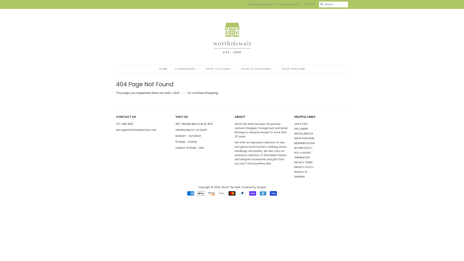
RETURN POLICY (303, 148)
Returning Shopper (260, 4)
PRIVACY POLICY (304, 167)
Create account (288, 4)
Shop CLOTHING (219, 69)
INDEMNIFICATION (304, 143)
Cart (312, 4)
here (183, 93)
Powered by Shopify (254, 187)
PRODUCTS (300, 172)
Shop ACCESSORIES (256, 69)
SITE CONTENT (302, 153)
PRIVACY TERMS (303, 162)
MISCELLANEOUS (303, 133)
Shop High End (293, 69)
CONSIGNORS (185, 69)
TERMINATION (302, 157)
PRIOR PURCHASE (304, 138)
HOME (163, 69)
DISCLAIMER (301, 128)
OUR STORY (301, 124)
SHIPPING (299, 177)
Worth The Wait (230, 187)
